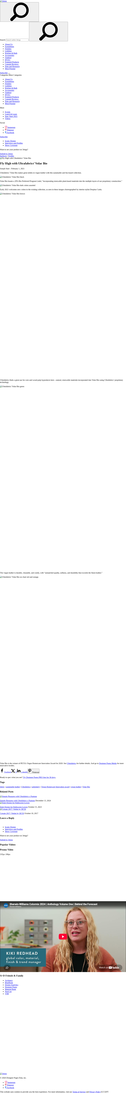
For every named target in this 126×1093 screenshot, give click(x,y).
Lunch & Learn (11, 114)
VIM (7, 994)
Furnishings (9, 46)
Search (2, 40)
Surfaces (3, 156)
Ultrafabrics (71, 763)
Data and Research (12, 66)
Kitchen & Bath (11, 53)
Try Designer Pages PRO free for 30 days (39, 777)
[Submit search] (48, 31)
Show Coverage (11, 145)
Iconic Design (10, 141)
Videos (7, 119)
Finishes (8, 49)
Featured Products (12, 62)
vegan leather (76, 787)
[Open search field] (19, 12)
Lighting (8, 51)
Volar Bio (86, 787)
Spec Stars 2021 (11, 116)
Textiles (11, 156)
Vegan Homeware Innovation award (55, 787)
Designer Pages (11, 987)
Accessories (9, 55)
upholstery (36, 787)
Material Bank (10, 989)
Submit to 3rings (6, 154)
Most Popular (10, 69)
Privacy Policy (95, 1092)
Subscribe (4, 73)
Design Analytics (11, 985)
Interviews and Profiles (14, 143)
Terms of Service (79, 1092)
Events (7, 112)
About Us (9, 44)
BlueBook (9, 983)
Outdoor (8, 58)
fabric (2, 787)
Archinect (9, 980)
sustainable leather (13, 787)
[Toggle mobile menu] (9, 73)
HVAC (7, 60)
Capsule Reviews (11, 64)
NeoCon (8, 991)
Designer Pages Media (108, 763)
